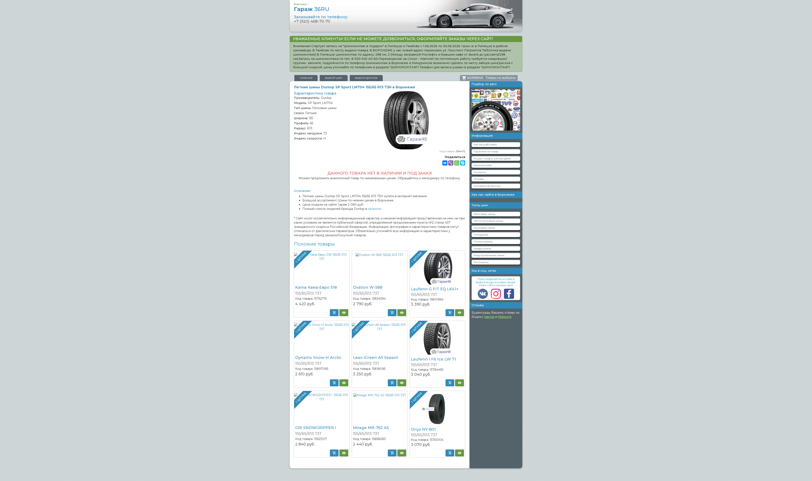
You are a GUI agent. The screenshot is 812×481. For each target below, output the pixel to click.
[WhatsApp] (456, 162)
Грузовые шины (484, 227)
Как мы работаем (485, 144)
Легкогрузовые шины (488, 220)
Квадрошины (482, 248)
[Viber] (450, 162)
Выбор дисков (366, 77)
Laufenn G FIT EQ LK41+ (434, 289)
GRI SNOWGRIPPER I (315, 427)
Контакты (480, 172)
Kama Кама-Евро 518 (316, 287)
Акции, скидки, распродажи (492, 158)
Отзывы (479, 178)
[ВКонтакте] (444, 162)
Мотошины (481, 262)
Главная (306, 77)
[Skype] (462, 162)
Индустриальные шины (489, 255)
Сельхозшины (483, 241)
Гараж (311, 9)
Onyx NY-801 (423, 429)
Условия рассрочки (487, 185)
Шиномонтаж (483, 165)
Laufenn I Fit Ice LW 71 (433, 359)
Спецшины (481, 234)
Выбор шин (333, 77)
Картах (489, 317)
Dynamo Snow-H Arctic (318, 357)
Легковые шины (484, 214)
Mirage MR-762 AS (371, 427)
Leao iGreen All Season (375, 357)
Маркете (505, 317)
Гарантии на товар (486, 151)
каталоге (374, 209)
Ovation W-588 (367, 287)
